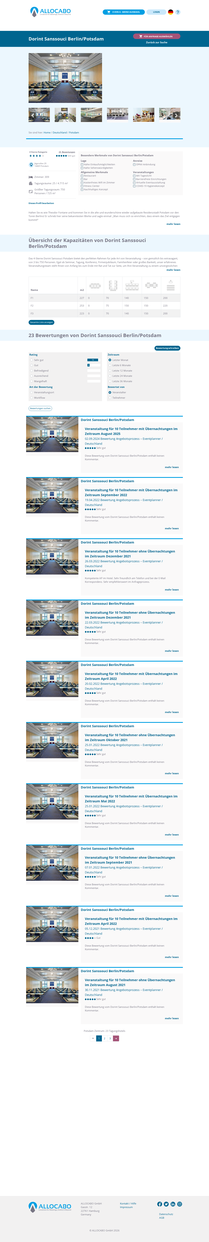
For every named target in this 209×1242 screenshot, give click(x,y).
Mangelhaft (40, 381)
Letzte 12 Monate (122, 370)
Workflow (39, 397)
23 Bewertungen (67, 152)
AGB (161, 1217)
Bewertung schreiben (167, 348)
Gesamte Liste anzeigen (41, 322)
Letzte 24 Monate (122, 375)
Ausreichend (41, 375)
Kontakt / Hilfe (128, 1203)
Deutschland (60, 132)
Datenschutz (166, 1214)
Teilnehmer (119, 397)
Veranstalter (119, 392)
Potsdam (74, 132)
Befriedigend (41, 370)
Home (47, 132)
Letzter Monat (120, 360)
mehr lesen (173, 224)
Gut (36, 365)
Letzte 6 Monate (122, 365)
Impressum (126, 1207)
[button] (33, 115)
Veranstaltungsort (44, 392)
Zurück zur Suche (156, 42)
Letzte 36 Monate (122, 381)
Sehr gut (38, 360)
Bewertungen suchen (40, 408)
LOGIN (156, 11)
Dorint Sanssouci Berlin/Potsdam (107, 420)
